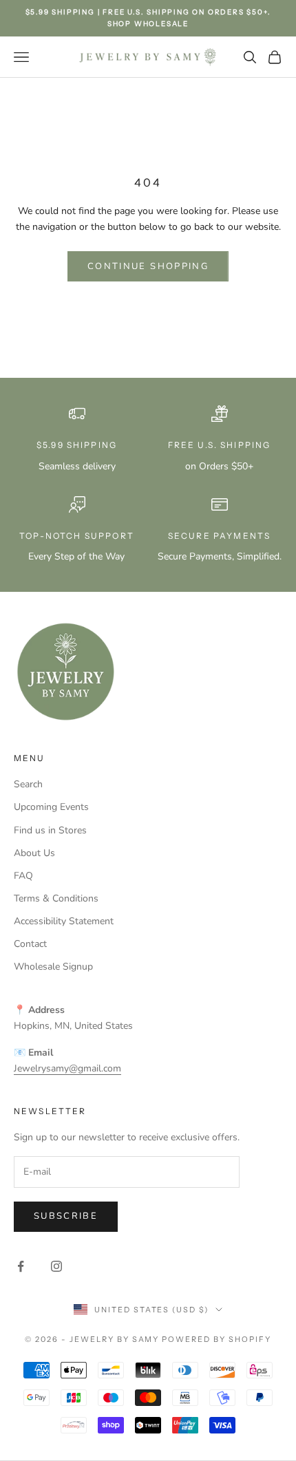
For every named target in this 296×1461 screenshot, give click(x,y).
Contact (30, 943)
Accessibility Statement (64, 921)
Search (28, 784)
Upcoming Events (51, 806)
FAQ (23, 875)
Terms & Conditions (56, 898)
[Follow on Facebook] (21, 1266)
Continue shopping (148, 266)
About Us (34, 853)
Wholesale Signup (53, 966)
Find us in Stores (50, 830)
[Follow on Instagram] (56, 1266)
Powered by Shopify (216, 1339)
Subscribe (66, 1216)
